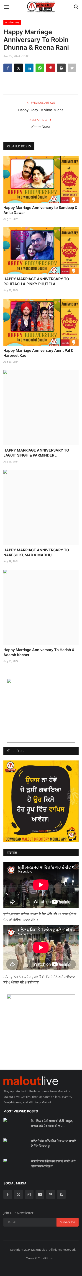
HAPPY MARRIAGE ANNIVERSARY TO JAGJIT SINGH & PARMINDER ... (36, 452)
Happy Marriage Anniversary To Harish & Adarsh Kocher (38, 652)
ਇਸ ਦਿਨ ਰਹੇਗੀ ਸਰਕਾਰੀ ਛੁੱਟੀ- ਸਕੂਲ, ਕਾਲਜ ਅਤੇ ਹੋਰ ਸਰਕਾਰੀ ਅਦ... (52, 1123)
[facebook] (7, 1194)
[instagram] (29, 1194)
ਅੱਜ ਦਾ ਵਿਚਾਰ (40, 127)
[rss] (61, 1194)
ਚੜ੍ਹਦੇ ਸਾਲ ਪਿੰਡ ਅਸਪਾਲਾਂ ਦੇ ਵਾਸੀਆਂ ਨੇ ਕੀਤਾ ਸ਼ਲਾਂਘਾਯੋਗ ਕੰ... (53, 1163)
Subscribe (67, 1222)
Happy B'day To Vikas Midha (40, 110)
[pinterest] (50, 1194)
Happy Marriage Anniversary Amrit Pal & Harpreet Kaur (38, 353)
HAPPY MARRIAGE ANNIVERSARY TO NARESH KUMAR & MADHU (36, 552)
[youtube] (40, 1194)
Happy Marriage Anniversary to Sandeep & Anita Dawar (40, 210)
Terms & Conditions (39, 1258)
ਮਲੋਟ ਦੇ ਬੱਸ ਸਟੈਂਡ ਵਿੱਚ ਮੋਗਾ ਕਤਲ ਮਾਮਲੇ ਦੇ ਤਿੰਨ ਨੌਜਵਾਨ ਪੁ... (53, 1143)
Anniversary (12, 22)
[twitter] (18, 1194)
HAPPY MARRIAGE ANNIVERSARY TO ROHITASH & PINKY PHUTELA (36, 281)
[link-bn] (41, 710)
